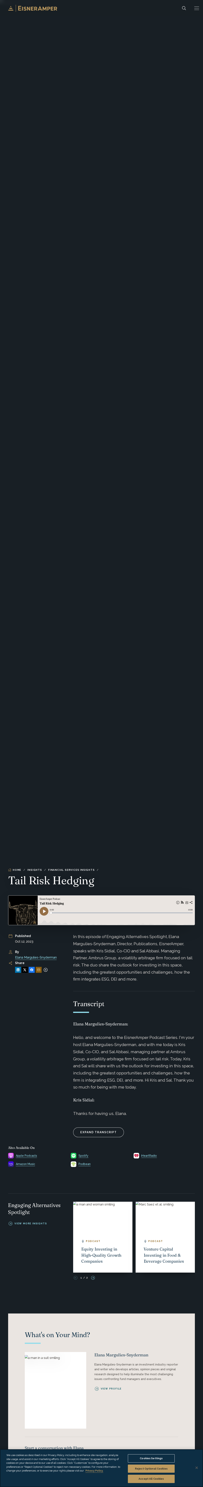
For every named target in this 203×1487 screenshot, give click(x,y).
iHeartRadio (149, 1155)
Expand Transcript (98, 1132)
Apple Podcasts (26, 1155)
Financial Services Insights (71, 870)
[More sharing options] (46, 970)
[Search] (184, 8)
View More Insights (30, 1223)
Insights (34, 870)
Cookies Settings (151, 1458)
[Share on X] (25, 970)
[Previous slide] (75, 1277)
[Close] (196, 1467)
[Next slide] (93, 1277)
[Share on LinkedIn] (18, 970)
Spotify (83, 1155)
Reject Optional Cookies (151, 1468)
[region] (101, 1468)
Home (17, 870)
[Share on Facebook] (32, 970)
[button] (196, 8)
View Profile (111, 1388)
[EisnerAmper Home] (32, 8)
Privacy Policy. (94, 1470)
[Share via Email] (39, 970)
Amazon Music (25, 1164)
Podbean (85, 1164)
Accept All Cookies (151, 1478)
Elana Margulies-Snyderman (36, 957)
